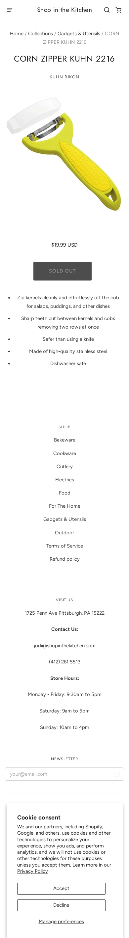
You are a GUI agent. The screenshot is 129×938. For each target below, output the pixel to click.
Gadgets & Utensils (79, 34)
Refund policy (65, 559)
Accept (61, 888)
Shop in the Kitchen (64, 9)
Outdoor (64, 533)
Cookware (64, 453)
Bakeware (64, 440)
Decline (61, 905)
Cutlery (65, 466)
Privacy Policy (32, 871)
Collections (40, 34)
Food (64, 493)
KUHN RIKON (64, 76)
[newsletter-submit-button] (116, 775)
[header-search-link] (107, 10)
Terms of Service (64, 546)
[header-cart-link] (118, 10)
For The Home (64, 506)
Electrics (64, 480)
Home (16, 34)
